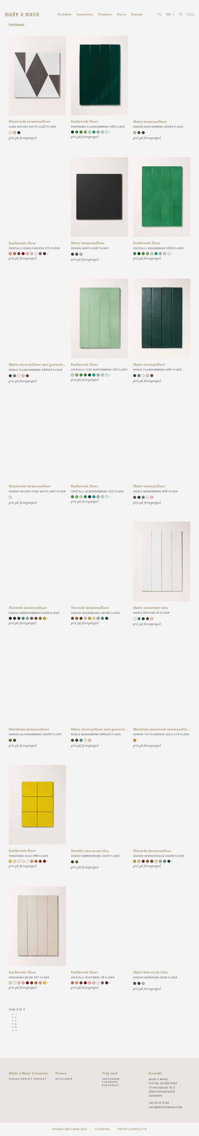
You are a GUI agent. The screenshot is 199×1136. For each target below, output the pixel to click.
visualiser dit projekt (28, 1079)
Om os (121, 14)
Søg (160, 14)
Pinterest (110, 1085)
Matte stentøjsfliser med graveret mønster (37, 364)
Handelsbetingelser (69, 1129)
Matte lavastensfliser (150, 121)
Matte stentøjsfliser (149, 364)
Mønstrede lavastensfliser (30, 121)
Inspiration (85, 14)
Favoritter (180, 14)
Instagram (111, 1079)
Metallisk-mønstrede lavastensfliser (161, 729)
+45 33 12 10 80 (159, 1103)
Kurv (192, 14)
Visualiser (105, 14)
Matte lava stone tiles (150, 972)
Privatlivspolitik (132, 1129)
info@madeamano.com (165, 1107)
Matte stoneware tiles (150, 608)
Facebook (110, 1082)
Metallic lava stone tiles (90, 851)
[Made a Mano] (22, 14)
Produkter (65, 14)
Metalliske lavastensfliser (29, 729)
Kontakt (137, 14)
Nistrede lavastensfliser (28, 608)
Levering (102, 1129)
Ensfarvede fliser (84, 121)
